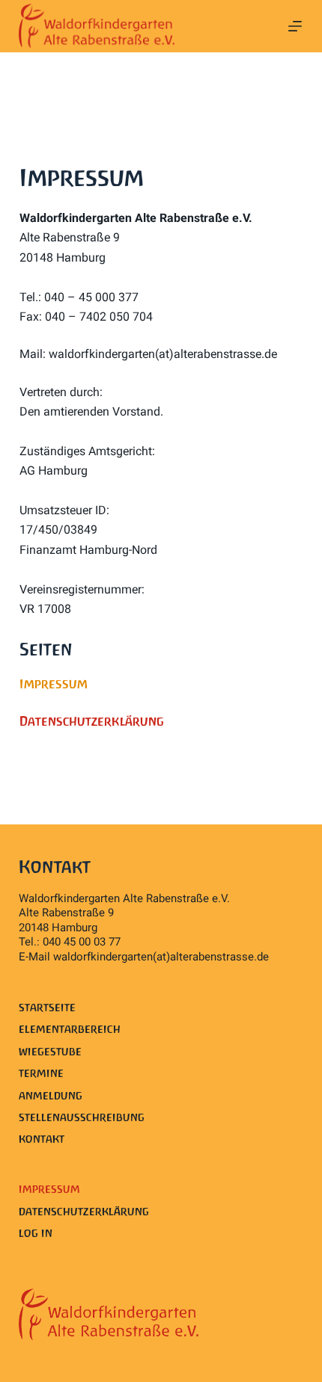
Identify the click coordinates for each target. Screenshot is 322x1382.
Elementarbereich (70, 1029)
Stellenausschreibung (82, 1117)
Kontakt (41, 1139)
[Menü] (295, 26)
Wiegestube (50, 1052)
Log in (35, 1233)
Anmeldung (50, 1096)
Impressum (49, 1189)
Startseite (47, 1008)
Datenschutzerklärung (84, 1212)
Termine (41, 1073)
